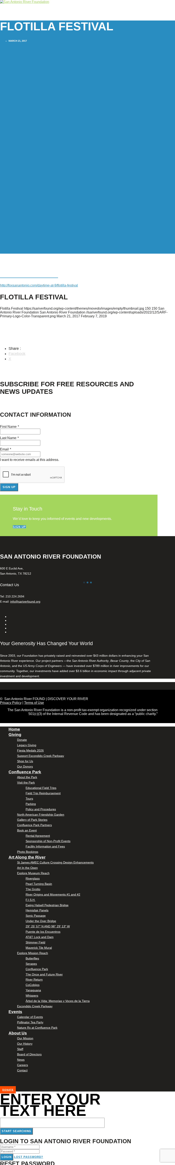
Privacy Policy (11, 703)
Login (7, 1157)
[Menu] (1, 19)
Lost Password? (28, 1157)
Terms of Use (34, 703)
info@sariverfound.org (25, 601)
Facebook (17, 354)
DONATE (7, 1090)
